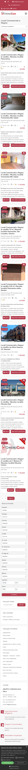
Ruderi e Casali (7, 664)
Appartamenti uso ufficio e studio (12, 644)
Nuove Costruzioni (8, 617)
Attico (4, 647)
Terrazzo (4, 567)
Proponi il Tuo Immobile (13, 724)
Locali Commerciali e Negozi (10, 673)
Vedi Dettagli (20, 490)
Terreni (4, 676)
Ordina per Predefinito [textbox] (8, 26)
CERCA (15, 594)
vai (22, 605)
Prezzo (4, 586)
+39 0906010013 (15, 5)
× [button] (26, 746)
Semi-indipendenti (8, 661)
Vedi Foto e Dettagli (18, 86)
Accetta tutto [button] (7, 762)
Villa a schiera (6, 635)
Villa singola (6, 653)
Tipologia (4, 514)
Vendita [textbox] (4, 510)
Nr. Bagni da (5, 553)
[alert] (14, 757)
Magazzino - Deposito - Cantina (11, 656)
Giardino (4, 560)
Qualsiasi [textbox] (4, 543)
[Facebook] (8, 1)
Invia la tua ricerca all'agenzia (11, 712)
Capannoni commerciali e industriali (12, 667)
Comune (4, 527)
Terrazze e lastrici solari (9, 638)
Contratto (4, 507)
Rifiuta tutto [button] (20, 762)
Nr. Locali (4, 540)
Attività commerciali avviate (10, 650)
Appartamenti (6, 633)
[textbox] (14, 523)
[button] (3, 43)
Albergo (5, 641)
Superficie (4, 580)
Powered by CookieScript (14, 768)
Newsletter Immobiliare (13, 735)
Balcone (4, 573)
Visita (7, 86)
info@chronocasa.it (19, 1)
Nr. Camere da (5, 547)
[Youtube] (5, 1)
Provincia (4, 520)
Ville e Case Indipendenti (9, 658)
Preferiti (14, 8)
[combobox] (14, 26)
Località (4, 534)
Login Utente (6, 8)
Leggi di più (12, 755)
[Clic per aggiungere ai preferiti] (24, 35)
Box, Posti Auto (7, 670)
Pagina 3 (11, 498)
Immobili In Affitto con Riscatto (11, 619)
